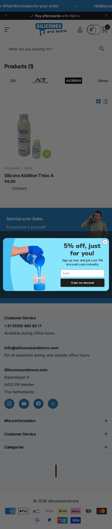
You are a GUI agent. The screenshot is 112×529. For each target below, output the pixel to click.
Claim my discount (82, 282)
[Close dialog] (105, 242)
